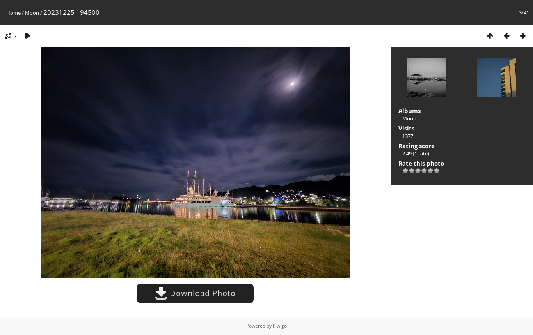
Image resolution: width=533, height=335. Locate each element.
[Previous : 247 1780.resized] (506, 35)
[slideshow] (28, 35)
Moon (32, 12)
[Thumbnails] (490, 35)
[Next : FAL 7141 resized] (523, 35)
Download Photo (201, 293)
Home (13, 12)
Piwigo (280, 326)
